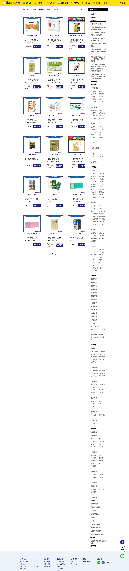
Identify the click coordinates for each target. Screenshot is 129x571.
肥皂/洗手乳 (95, 504)
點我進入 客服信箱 (24, 562)
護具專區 (94, 398)
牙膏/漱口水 (95, 514)
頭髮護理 (94, 296)
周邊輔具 (94, 432)
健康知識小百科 (47, 566)
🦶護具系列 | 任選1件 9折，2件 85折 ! (98, 39)
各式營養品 (94, 88)
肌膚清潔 (94, 289)
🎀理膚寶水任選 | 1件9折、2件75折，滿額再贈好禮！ (98, 59)
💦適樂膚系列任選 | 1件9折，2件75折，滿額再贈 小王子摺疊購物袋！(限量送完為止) (98, 68)
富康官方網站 (47, 562)
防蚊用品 (94, 286)
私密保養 (94, 313)
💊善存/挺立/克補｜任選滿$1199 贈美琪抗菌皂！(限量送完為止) (98, 76)
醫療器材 (94, 381)
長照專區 (93, 428)
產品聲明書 (23, 568)
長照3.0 (85, 559)
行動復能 (94, 452)
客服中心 (23, 559)
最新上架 (25, 9)
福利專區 (93, 546)
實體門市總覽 (47, 564)
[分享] (122, 542)
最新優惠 (93, 20)
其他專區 (94, 107)
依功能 (93, 170)
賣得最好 (41, 9)
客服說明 (74, 559)
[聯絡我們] (122, 556)
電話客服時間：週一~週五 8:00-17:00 (29, 566)
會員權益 (73, 562)
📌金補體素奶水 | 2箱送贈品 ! (98, 45)
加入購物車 (37, 46)
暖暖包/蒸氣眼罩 (96, 527)
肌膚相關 (93, 275)
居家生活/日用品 (96, 531)
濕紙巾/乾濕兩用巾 (97, 507)
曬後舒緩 (94, 282)
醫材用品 (93, 345)
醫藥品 (92, 537)
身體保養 (94, 306)
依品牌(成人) (95, 123)
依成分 (93, 202)
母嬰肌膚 (94, 320)
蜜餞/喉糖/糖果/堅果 (97, 534)
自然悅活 (93, 14)
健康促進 (94, 497)
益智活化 (94, 482)
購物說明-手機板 (61, 562)
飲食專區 (94, 486)
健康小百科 (93, 81)
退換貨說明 (60, 568)
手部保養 (94, 309)
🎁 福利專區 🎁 (96, 24)
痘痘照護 (94, 316)
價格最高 (57, 9)
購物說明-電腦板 (61, 564)
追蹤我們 (100, 559)
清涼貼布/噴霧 (95, 524)
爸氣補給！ (93, 17)
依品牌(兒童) (95, 148)
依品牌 (93, 246)
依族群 (93, 229)
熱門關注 (33, 9)
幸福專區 (94, 420)
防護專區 (94, 412)
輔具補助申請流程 (87, 562)
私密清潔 (94, 292)
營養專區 (93, 84)
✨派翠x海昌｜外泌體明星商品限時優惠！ (98, 34)
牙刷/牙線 (94, 510)
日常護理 (94, 367)
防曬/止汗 (94, 279)
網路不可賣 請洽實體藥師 (98, 542)
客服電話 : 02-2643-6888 (26, 564)
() (122, 3)
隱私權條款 (74, 564)
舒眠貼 (93, 517)
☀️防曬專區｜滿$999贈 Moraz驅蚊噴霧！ (98, 28)
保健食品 (93, 167)
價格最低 (49, 9)
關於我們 (46, 559)
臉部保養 (94, 299)
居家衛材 (94, 348)
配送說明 (59, 566)
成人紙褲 (94, 435)
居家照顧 (94, 471)
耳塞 (92, 521)
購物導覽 (60, 559)
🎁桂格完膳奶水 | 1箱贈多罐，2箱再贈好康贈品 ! (98, 51)
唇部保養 (94, 303)
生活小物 (93, 500)
